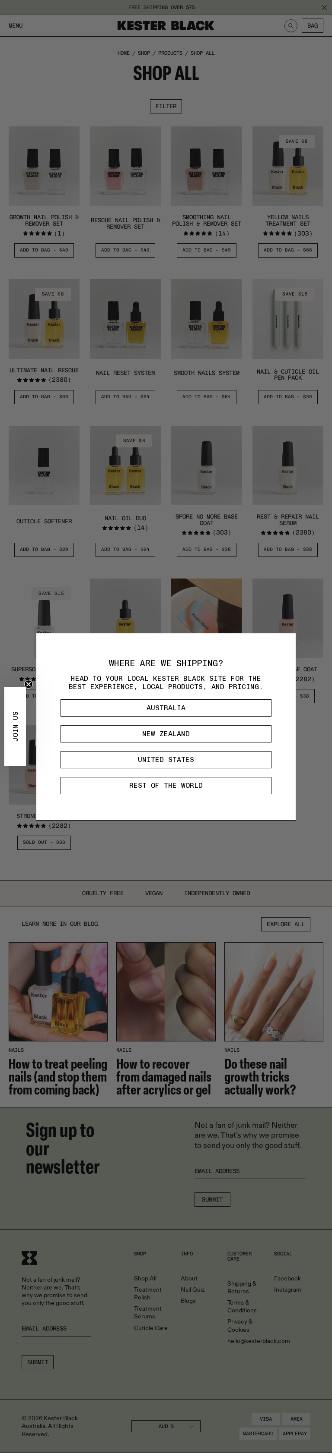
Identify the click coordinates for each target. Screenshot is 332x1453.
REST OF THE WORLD (166, 785)
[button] (15, 726)
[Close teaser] (28, 684)
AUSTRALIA (166, 708)
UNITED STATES (166, 759)
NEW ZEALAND (166, 734)
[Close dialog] (287, 642)
